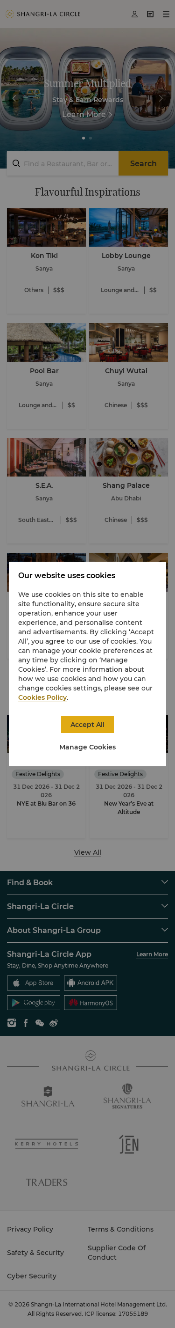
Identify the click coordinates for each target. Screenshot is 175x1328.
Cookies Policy (42, 697)
